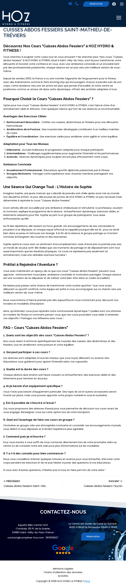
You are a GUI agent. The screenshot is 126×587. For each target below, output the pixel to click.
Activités (63, 576)
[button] (71, 3)
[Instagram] (122, 4)
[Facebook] (114, 4)
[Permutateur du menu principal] (119, 17)
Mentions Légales (63, 568)
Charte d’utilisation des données (63, 572)
